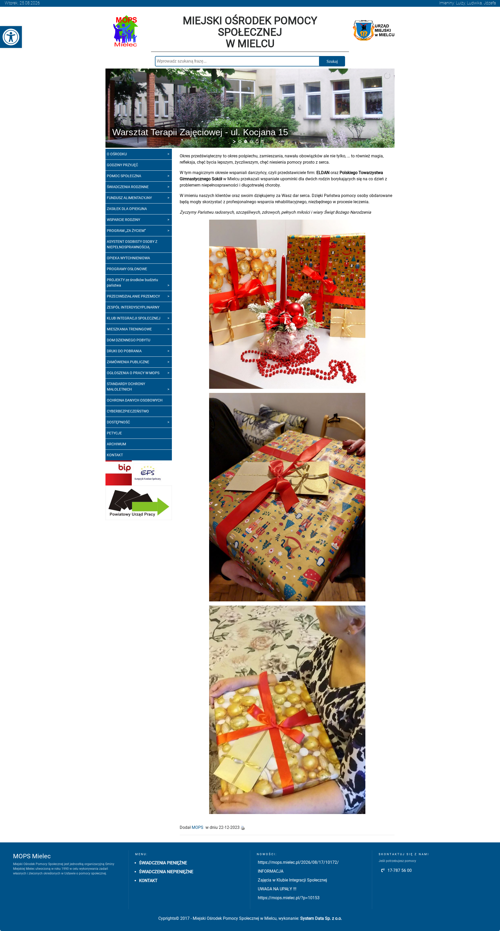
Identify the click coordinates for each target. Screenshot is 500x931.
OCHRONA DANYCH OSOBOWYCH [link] (134, 400)
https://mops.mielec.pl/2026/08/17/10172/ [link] (298, 862)
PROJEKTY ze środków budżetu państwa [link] (132, 282)
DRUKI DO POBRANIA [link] (124, 351)
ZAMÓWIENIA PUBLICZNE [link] (128, 362)
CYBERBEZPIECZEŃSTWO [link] (128, 411)
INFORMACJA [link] (270, 871)
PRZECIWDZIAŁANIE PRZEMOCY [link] (133, 296)
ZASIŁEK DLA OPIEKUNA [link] (127, 209)
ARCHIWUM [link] (116, 444)
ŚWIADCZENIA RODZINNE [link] (128, 187)
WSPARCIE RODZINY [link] (123, 220)
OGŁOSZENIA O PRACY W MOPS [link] (133, 373)
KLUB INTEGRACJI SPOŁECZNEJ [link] (133, 318)
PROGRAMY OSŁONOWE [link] (127, 269)
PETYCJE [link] (114, 433)
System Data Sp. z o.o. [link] (321, 918)
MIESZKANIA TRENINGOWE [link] (129, 329)
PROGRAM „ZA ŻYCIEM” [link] (126, 231)
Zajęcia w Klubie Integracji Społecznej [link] (292, 880)
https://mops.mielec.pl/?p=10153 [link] (289, 897)
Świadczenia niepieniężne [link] (166, 871)
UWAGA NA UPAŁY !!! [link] (277, 888)
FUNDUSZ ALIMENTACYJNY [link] (129, 198)
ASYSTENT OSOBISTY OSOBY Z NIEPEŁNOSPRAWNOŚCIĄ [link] (132, 244)
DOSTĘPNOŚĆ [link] (118, 422)
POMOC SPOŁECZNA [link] (124, 176)
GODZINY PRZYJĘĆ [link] (122, 165)
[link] (11, 37)
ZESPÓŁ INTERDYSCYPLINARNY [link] (133, 307)
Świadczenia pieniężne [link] (163, 862)
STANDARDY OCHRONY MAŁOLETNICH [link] (126, 386)
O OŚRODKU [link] (117, 154)
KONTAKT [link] (115, 455)
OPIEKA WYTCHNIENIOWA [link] (128, 258)
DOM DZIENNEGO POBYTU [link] (128, 340)
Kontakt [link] (148, 880)
